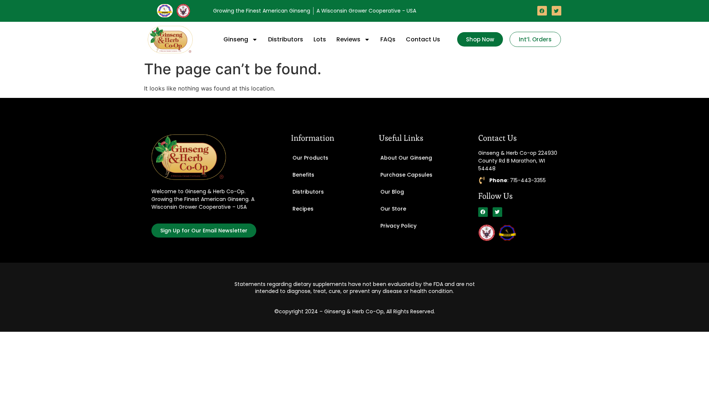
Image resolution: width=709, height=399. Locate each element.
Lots (320, 39)
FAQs (387, 39)
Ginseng (235, 39)
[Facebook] (542, 11)
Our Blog (392, 191)
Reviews (348, 39)
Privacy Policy (398, 225)
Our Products (310, 157)
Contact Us (423, 39)
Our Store (393, 208)
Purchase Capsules (406, 174)
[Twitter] (556, 11)
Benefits (303, 174)
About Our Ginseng (406, 157)
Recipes (303, 208)
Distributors (285, 39)
